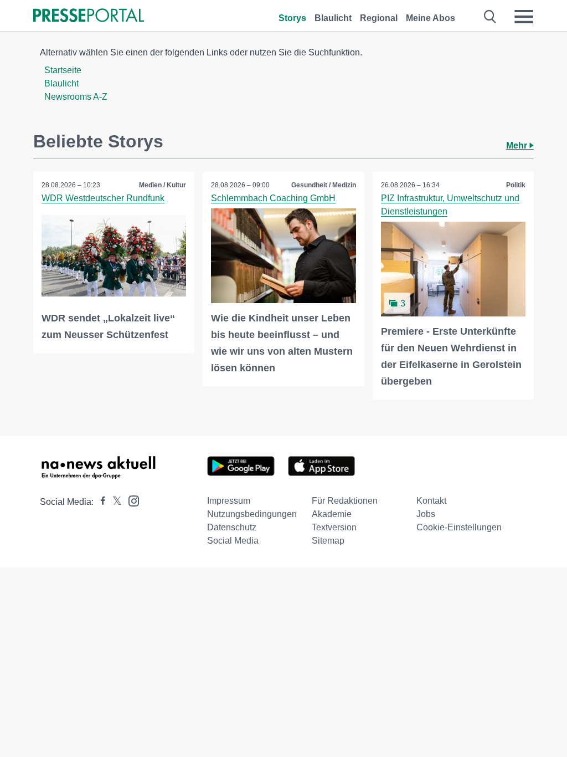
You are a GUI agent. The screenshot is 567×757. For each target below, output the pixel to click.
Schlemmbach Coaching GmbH (273, 198)
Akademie (332, 514)
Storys (292, 18)
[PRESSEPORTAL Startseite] (88, 16)
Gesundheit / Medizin (323, 185)
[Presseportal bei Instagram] (130, 500)
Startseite (62, 70)
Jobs (425, 514)
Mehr (517, 145)
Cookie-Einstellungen (459, 527)
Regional (379, 18)
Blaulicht (333, 18)
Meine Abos (430, 18)
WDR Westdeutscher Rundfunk (103, 198)
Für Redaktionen (345, 500)
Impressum (228, 500)
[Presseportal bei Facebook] (100, 502)
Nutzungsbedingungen (252, 514)
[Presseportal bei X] (114, 502)
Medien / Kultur (162, 185)
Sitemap (328, 540)
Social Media (233, 540)
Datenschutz (231, 527)
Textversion (334, 527)
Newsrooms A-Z (75, 96)
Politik (515, 185)
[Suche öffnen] (490, 16)
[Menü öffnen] (524, 16)
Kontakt (431, 500)
